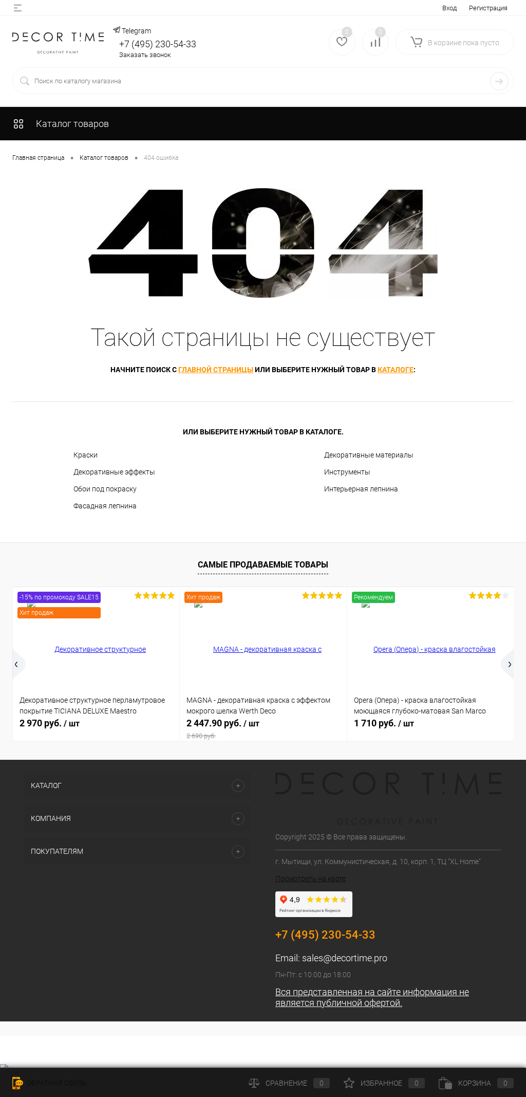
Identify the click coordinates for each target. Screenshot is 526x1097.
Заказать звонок (145, 55)
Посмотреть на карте (310, 878)
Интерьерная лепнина (361, 489)
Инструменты (347, 472)
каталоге (396, 369)
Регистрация (488, 8)
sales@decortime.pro (344, 958)
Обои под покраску (105, 489)
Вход (449, 8)
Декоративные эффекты (114, 472)
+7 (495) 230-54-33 (157, 44)
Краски (85, 455)
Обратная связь (56, 1083)
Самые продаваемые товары (263, 565)
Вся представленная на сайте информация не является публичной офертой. (372, 997)
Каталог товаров (71, 123)
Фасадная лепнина (105, 506)
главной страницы (215, 369)
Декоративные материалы (369, 455)
